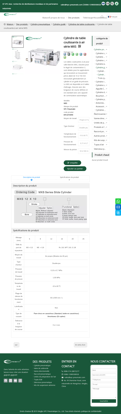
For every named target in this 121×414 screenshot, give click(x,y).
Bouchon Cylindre (103, 96)
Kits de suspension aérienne (44, 385)
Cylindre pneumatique (102, 49)
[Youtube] (15, 380)
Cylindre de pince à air (103, 92)
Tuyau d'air (99, 144)
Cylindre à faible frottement (103, 64)
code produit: (69, 112)
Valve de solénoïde (41, 368)
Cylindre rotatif (102, 81)
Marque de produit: (71, 106)
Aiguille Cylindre (103, 88)
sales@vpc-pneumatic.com (72, 4)
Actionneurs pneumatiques (103, 103)
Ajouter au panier (75, 168)
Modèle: (67, 100)
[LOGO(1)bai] (12, 361)
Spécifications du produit (69, 177)
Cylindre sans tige (103, 85)
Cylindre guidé (102, 67)
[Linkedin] (10, 380)
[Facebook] (6, 380)
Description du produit (31, 177)
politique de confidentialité (91, 411)
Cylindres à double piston (104, 71)
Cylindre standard (103, 53)
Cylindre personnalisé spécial (103, 99)
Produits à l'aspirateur (102, 127)
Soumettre (104, 401)
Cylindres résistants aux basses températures (103, 110)
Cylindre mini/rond (103, 57)
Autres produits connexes (102, 136)
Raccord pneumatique (102, 131)
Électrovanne (100, 114)
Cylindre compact (103, 60)
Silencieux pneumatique (102, 149)
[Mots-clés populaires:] (102, 17)
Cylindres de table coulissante (104, 74)
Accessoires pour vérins (103, 106)
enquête (74, 162)
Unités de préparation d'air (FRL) (102, 122)
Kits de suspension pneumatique (102, 140)
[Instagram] (20, 380)
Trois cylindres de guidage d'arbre (104, 78)
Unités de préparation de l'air (45, 377)
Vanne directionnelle (102, 118)
